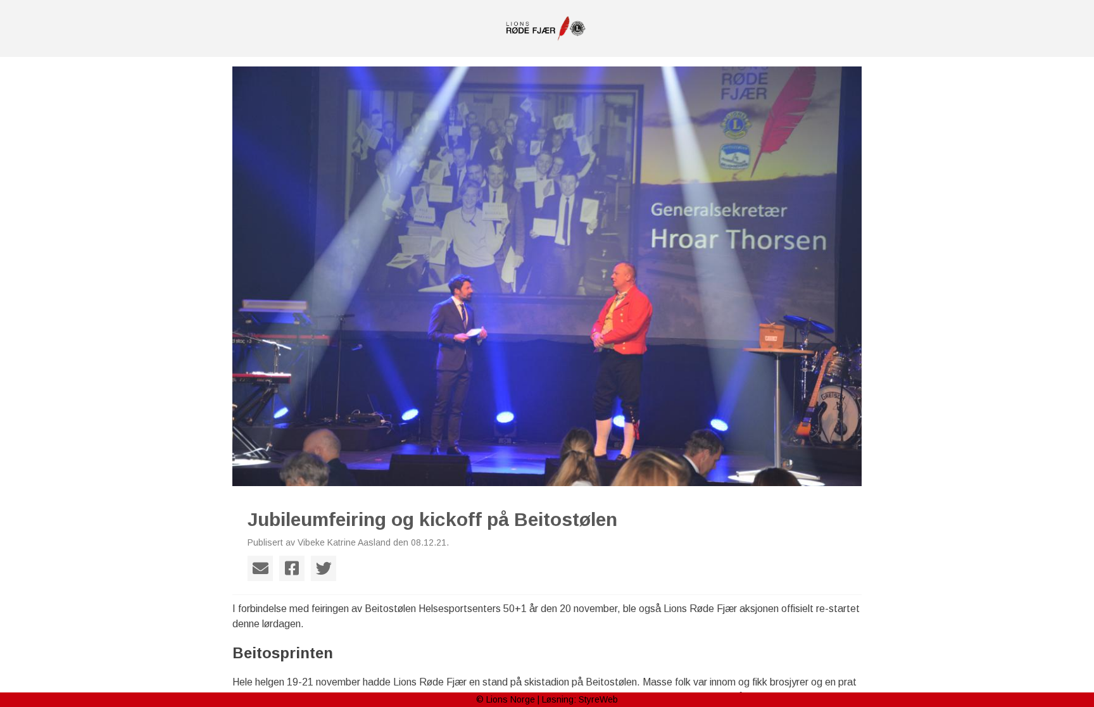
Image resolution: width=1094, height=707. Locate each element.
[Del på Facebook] (292, 568)
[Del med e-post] (260, 568)
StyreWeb (598, 699)
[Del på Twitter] (323, 568)
